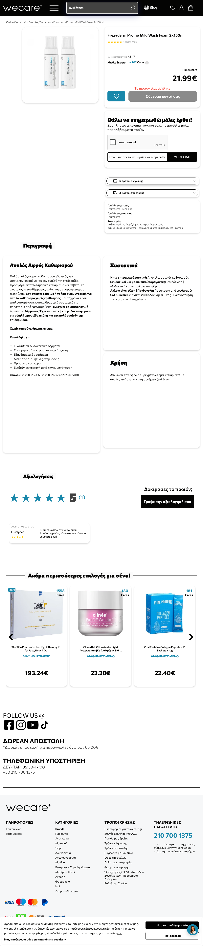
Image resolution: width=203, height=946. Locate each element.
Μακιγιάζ (61, 843)
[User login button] (181, 7)
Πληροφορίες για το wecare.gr (123, 829)
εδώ (119, 933)
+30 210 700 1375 (19, 772)
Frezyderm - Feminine (119, 208)
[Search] (163, 7)
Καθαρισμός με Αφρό (119, 224)
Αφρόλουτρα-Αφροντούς (148, 224)
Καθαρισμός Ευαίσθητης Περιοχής (127, 227)
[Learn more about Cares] (147, 62)
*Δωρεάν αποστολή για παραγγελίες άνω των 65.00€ (51, 747)
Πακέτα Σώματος (158, 227)
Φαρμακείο (62, 881)
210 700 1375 (173, 835)
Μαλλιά (60, 862)
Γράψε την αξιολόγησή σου (167, 501)
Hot (57, 886)
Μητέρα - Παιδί (65, 872)
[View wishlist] (172, 7)
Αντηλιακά (62, 838)
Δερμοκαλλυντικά (66, 891)
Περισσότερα (172, 935)
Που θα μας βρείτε (116, 838)
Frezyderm (113, 216)
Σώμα (59, 848)
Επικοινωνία (14, 829)
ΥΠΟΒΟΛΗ (182, 157)
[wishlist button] (116, 96)
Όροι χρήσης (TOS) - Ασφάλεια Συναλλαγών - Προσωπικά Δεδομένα (124, 875)
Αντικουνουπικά (65, 857)
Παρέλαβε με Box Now (118, 852)
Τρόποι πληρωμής (115, 843)
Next (191, 637)
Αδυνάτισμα (63, 852)
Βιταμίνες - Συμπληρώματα (72, 867)
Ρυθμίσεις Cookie (115, 883)
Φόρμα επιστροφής (116, 867)
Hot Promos (176, 227)
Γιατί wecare (14, 833)
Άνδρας (60, 876)
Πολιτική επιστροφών (118, 862)
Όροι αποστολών (115, 857)
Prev (10, 637)
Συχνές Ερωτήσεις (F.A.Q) (120, 833)
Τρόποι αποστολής (116, 848)
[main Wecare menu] (54, 8)
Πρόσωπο (61, 833)
